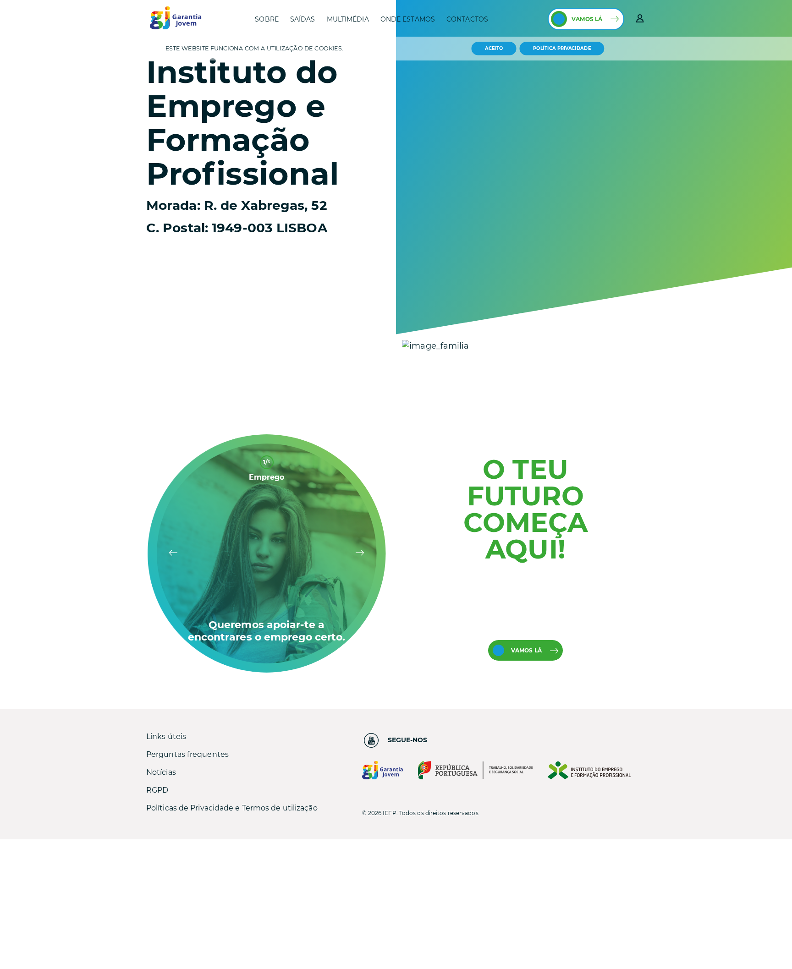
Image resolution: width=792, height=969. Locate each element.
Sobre (267, 19)
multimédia (348, 19)
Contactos (467, 19)
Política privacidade (562, 48)
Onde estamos (407, 19)
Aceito (494, 48)
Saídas (302, 19)
